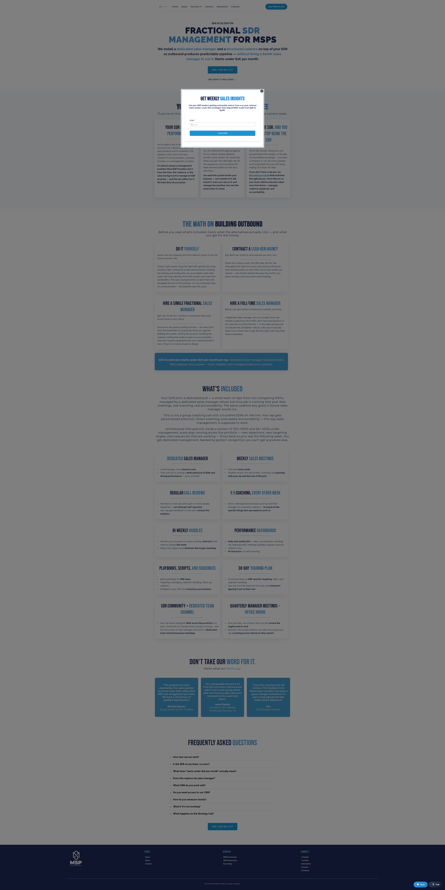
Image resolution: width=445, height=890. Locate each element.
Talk (435, 884)
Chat (421, 884)
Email (192, 120)
